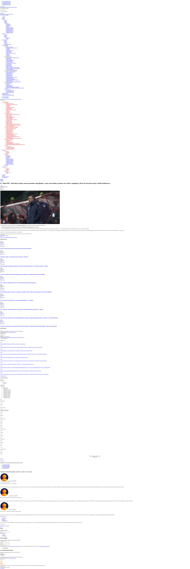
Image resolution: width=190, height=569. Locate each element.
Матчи (3, 18)
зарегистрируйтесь (12, 332)
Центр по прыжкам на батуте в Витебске (13, 68)
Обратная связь (5, 93)
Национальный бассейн (10, 60)
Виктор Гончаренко (7, 237)
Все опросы (2, 460)
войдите (6, 332)
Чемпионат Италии (9, 30)
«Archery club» (8, 63)
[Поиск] (4, 559)
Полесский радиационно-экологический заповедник (15, 144)
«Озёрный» (8, 48)
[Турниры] (1, 559)
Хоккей (3, 33)
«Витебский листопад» (10, 92)
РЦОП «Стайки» (9, 59)
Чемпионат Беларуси (7, 44)
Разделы (5, 150)
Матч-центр (4, 518)
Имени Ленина (8, 52)
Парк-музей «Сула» (9, 76)
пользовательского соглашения (14, 546)
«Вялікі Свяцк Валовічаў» (10, 71)
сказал (120, 230)
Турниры (5, 37)
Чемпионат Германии (10, 29)
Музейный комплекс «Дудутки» (11, 77)
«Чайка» (7, 54)
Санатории (6, 102)
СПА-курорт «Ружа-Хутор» (11, 53)
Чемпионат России (9, 31)
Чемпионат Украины (9, 32)
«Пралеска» (8, 111)
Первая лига (8, 25)
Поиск (7, 96)
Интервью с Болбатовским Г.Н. (11, 47)
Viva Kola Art (8, 89)
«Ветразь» (8, 49)
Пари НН (2, 237)
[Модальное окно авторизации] (3, 559)
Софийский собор (9, 80)
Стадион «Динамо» (9, 62)
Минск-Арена (8, 58)
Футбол (3, 19)
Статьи (3, 17)
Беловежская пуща (9, 85)
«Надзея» (7, 55)
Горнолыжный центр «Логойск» (11, 70)
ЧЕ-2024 (7, 26)
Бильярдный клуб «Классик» (11, 119)
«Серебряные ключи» (10, 50)
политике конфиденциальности (44, 546)
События (5, 88)
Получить (2, 13)
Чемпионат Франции (9, 162)
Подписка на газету (5, 94)
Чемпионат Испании (9, 28)
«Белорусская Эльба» (10, 91)
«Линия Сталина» (9, 72)
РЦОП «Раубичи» (9, 61)
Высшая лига (8, 24)
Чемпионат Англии (9, 27)
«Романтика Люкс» (9, 103)
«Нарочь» (8, 84)
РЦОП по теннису (9, 66)
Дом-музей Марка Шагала (11, 135)
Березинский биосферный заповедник (13, 143)
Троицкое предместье (10, 78)
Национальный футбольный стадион (12, 57)
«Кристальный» (9, 51)
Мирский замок (9, 74)
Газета (3, 519)
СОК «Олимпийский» (10, 69)
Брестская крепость (9, 73)
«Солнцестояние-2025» (10, 90)
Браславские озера (9, 86)
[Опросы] (2, 559)
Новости (3, 16)
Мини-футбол (4, 39)
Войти (7, 97)
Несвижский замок (9, 75)
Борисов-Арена (9, 65)
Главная (1, 179)
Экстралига (8, 38)
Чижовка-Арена (9, 64)
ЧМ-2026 (7, 23)
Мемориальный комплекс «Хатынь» (12, 79)
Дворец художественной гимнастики (12, 67)
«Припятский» (8, 83)
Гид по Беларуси (5, 45)
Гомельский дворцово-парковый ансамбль (13, 81)
